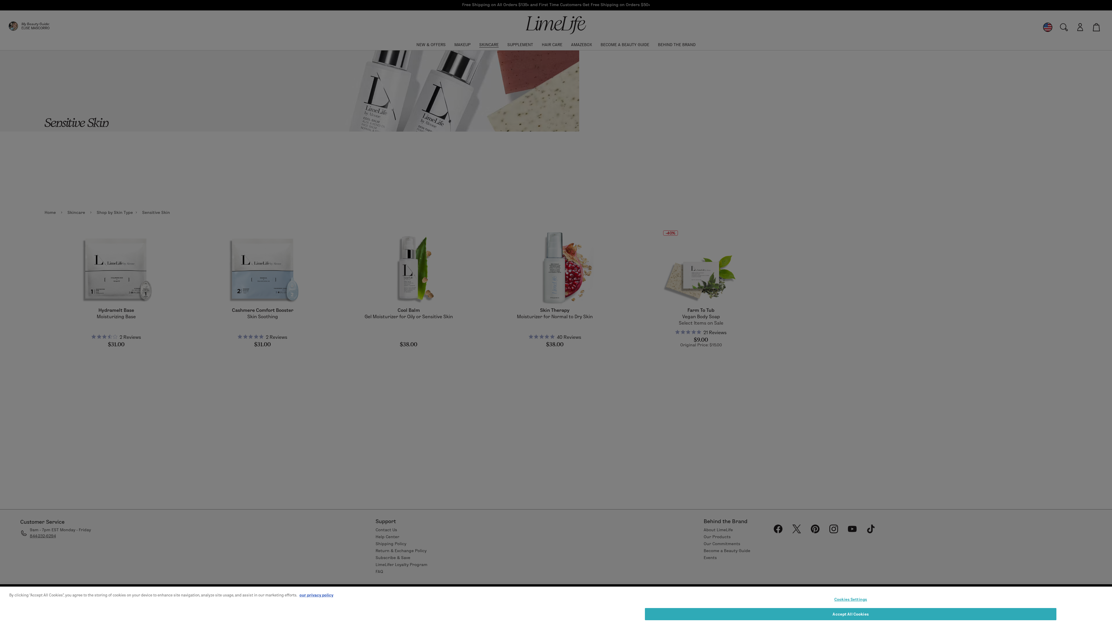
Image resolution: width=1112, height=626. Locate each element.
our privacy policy (316, 595)
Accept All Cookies (850, 614)
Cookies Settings (850, 599)
